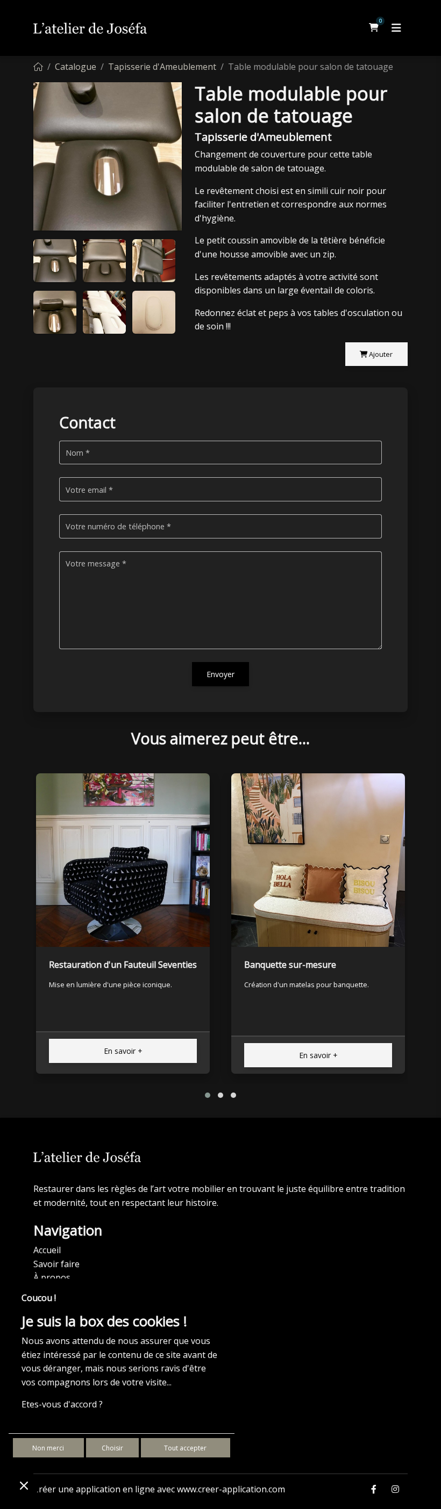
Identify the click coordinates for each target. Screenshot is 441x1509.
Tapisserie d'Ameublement (162, 67)
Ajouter (380, 354)
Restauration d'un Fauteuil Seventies (123, 965)
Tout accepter (185, 1448)
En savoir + (123, 1051)
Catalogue (75, 67)
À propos (51, 1277)
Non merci (48, 1448)
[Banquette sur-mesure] (318, 860)
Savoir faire (56, 1264)
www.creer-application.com (231, 1489)
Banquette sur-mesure (290, 965)
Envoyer (220, 674)
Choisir (112, 1448)
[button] (207, 1095)
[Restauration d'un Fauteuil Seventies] (123, 860)
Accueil (47, 1250)
